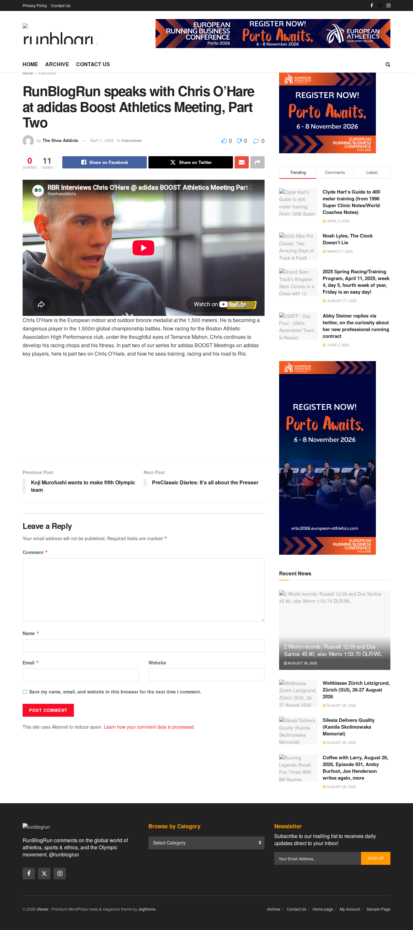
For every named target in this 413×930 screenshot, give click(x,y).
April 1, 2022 (102, 140)
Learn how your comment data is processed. (149, 726)
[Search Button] (388, 64)
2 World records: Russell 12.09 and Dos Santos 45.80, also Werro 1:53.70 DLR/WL (333, 650)
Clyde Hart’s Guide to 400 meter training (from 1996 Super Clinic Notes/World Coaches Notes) (351, 202)
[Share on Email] (242, 162)
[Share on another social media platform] (257, 162)
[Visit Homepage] (60, 33)
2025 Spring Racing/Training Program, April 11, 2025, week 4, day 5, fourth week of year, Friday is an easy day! (356, 281)
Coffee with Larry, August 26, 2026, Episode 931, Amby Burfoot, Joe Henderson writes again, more (355, 767)
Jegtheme (147, 909)
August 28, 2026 (302, 662)
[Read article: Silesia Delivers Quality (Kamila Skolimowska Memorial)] (298, 730)
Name (31, 633)
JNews (42, 909)
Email (31, 662)
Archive (57, 64)
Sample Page (378, 909)
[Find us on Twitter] (380, 5)
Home (30, 64)
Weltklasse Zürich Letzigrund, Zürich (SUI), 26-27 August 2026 (356, 689)
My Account (350, 909)
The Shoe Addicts (60, 140)
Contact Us (60, 5)
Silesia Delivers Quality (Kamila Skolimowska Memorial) (349, 726)
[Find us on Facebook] (371, 5)
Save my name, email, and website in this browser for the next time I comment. (115, 691)
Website (157, 662)
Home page (323, 909)
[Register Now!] (273, 33)
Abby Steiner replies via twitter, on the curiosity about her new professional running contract (356, 325)
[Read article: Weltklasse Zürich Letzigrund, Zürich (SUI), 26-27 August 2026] (298, 693)
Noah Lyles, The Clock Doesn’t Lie (348, 239)
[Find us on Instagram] (388, 5)
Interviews (47, 73)
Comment (35, 552)
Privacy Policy (35, 5)
